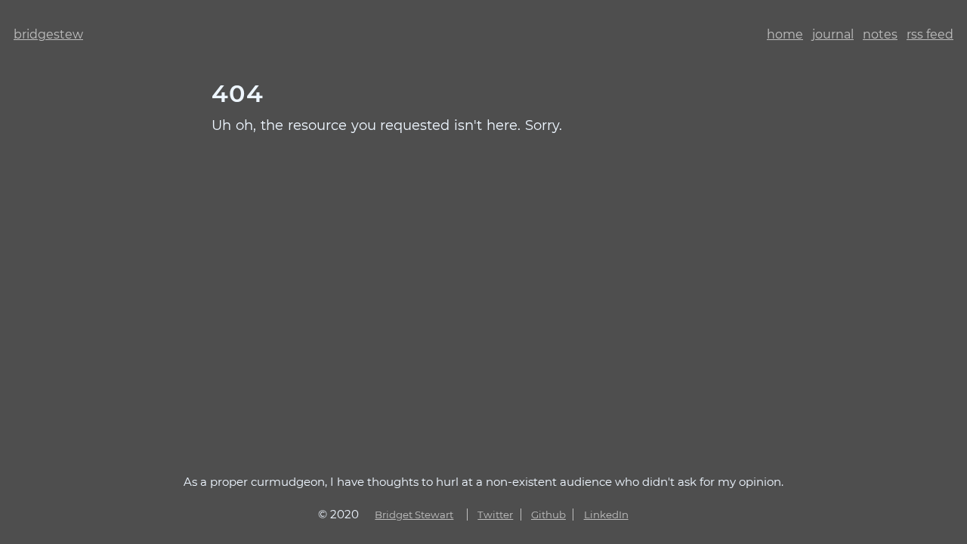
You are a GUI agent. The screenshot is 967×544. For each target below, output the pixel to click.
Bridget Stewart (414, 514)
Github (548, 514)
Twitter (495, 514)
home (785, 34)
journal (833, 34)
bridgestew (48, 34)
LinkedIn (606, 514)
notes (880, 34)
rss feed (930, 34)
